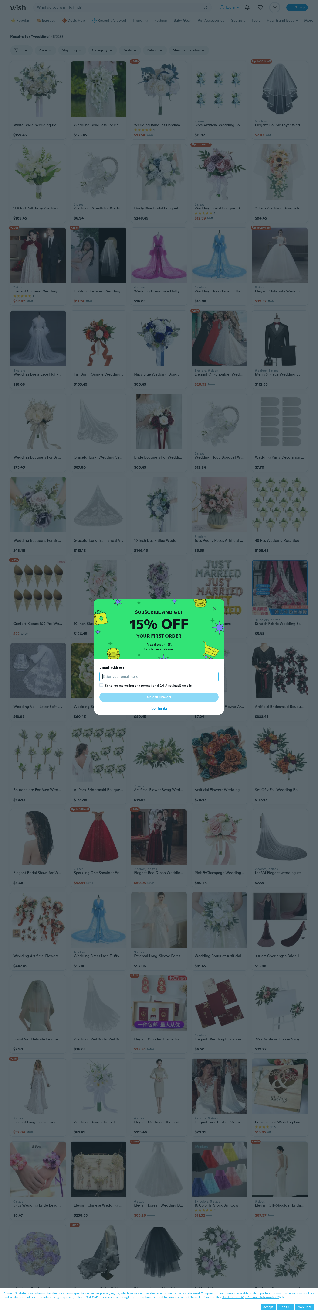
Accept (268, 1307)
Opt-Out (285, 1307)
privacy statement (187, 1293)
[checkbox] (101, 685)
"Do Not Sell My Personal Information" (250, 1297)
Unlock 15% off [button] (159, 697)
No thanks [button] (159, 708)
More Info (305, 1307)
